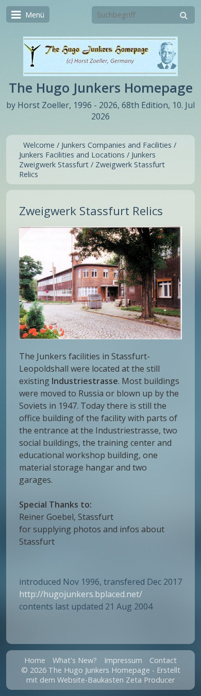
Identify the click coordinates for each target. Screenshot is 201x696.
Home (34, 660)
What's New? (75, 660)
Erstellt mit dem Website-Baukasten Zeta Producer (103, 675)
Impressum (123, 660)
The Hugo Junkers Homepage (101, 88)
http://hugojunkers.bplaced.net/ (80, 594)
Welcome (39, 145)
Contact (163, 660)
